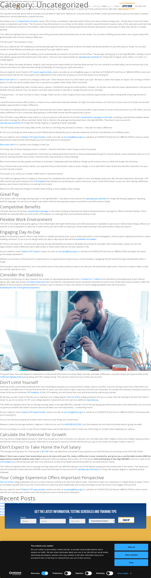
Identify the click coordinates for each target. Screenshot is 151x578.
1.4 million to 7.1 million (90, 279)
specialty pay (92, 400)
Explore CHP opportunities (34, 137)
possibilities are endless (85, 239)
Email (42, 517)
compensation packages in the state (96, 117)
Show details (122, 573)
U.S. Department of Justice (26, 21)
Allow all (131, 547)
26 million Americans (36, 282)
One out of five (73, 397)
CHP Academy (40, 181)
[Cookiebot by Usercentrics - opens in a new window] (15, 573)
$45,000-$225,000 (73, 424)
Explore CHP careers (31, 251)
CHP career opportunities (40, 72)
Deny (131, 563)
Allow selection (131, 555)
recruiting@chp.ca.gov (73, 137)
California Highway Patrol (11, 377)
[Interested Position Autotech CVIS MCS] (102, 519)
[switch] (67, 573)
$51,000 (45, 451)
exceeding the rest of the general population (20, 287)
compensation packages (38, 211)
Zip (70, 517)
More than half (6, 79)
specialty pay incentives (89, 57)
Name (23, 517)
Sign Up (126, 520)
